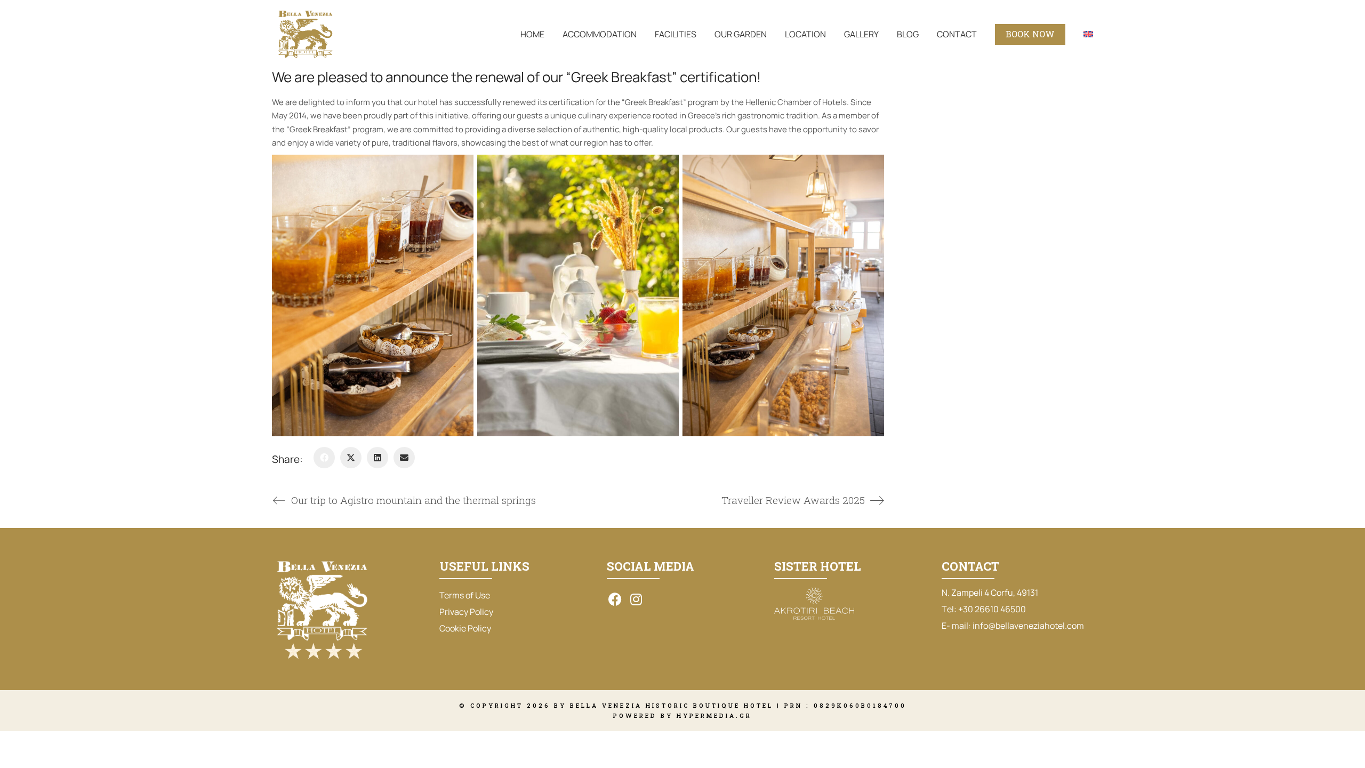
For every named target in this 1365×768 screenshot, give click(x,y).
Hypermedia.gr (714, 715)
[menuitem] (1088, 34)
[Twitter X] (351, 457)
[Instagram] (636, 599)
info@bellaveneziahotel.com (1028, 625)
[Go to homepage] (305, 34)
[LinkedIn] (377, 457)
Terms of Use (464, 595)
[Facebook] (324, 457)
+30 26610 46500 (992, 609)
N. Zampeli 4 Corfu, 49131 (990, 592)
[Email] (404, 457)
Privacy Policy (466, 612)
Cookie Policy (465, 628)
